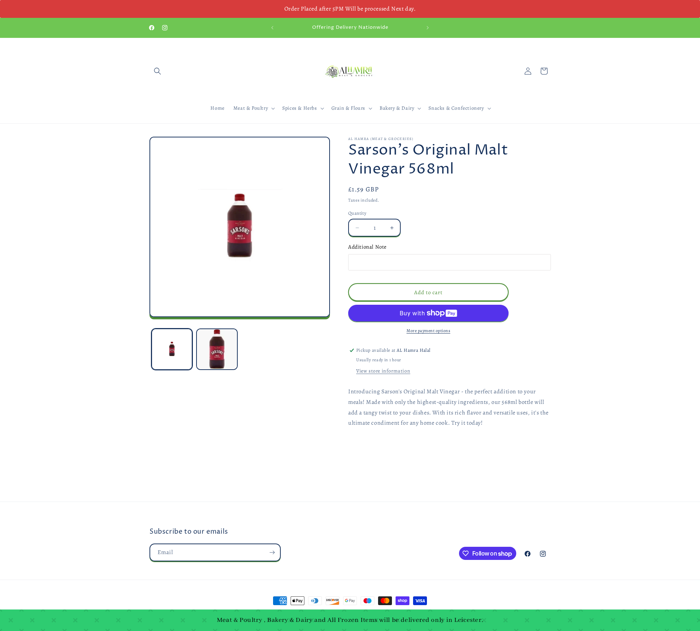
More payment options (428, 331)
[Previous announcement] (272, 28)
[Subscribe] (272, 552)
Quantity (357, 213)
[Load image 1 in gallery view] (171, 349)
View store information (383, 370)
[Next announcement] (428, 28)
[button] (157, 71)
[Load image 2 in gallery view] (216, 349)
